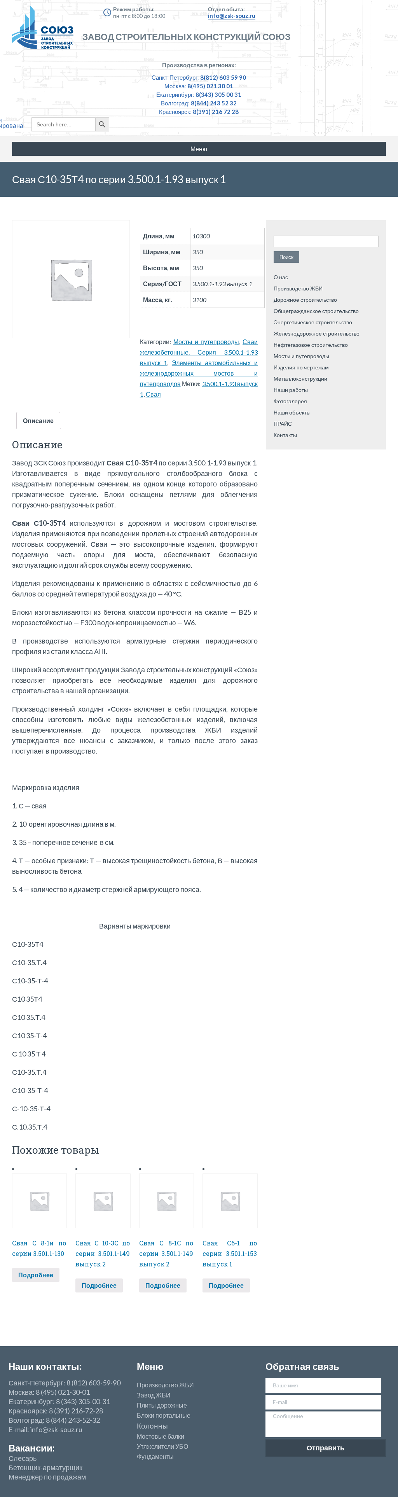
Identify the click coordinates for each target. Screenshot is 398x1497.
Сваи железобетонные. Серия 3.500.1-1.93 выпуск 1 (199, 352)
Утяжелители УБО (162, 1446)
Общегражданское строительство (316, 311)
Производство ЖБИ (298, 288)
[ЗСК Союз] (45, 31)
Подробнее (35, 1274)
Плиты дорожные (162, 1405)
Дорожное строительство (305, 299)
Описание (38, 420)
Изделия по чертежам (301, 367)
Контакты (285, 435)
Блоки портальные (163, 1415)
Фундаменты (155, 1456)
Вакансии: (31, 1447)
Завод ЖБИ (154, 1395)
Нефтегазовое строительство (311, 344)
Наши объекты (292, 412)
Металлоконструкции (300, 378)
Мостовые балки (160, 1436)
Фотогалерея (290, 401)
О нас (281, 277)
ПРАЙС (283, 423)
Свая (153, 394)
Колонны (152, 1426)
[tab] (38, 420)
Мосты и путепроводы (206, 341)
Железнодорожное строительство (317, 333)
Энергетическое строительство (313, 322)
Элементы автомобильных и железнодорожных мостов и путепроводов (199, 373)
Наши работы (291, 389)
